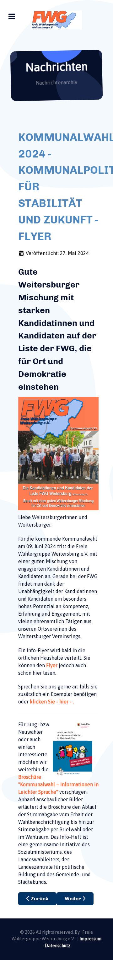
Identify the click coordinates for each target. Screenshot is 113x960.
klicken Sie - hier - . (52, 701)
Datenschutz (58, 945)
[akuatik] (56, 20)
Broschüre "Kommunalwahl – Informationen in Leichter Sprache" (58, 784)
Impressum (90, 938)
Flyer (51, 665)
